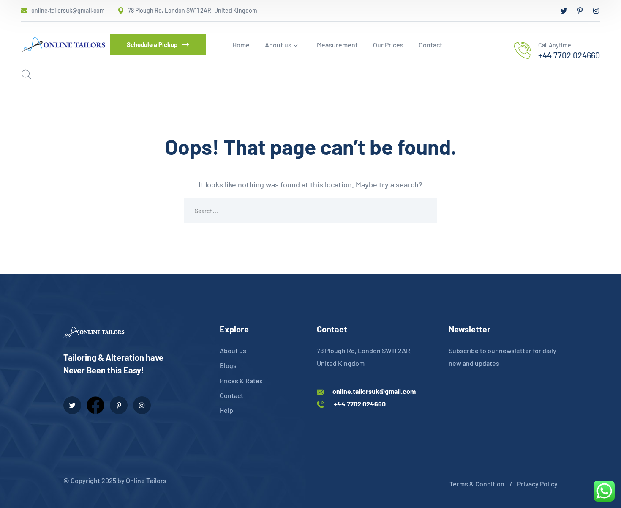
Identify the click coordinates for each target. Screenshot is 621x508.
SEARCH (424, 210)
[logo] (63, 43)
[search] (26, 74)
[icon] (563, 10)
